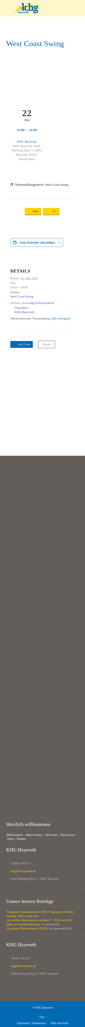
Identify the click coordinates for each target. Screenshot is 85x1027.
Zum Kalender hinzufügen (37, 242)
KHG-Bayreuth (57, 1023)
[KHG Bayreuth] (45, 8)
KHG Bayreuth (27, 141)
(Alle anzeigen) (60, 318)
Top (41, 1017)
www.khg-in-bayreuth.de (38, 303)
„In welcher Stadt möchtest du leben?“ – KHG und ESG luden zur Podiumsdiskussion (39, 922)
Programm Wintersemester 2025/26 (27, 928)
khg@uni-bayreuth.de (21, 871)
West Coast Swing (21, 296)
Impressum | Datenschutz (31, 1023)
